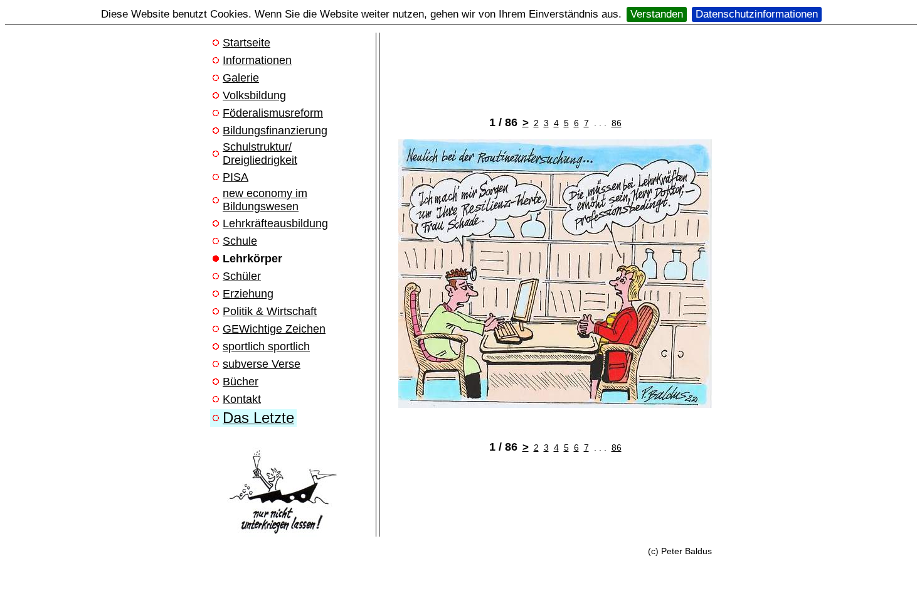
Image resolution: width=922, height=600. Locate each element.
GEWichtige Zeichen (274, 329)
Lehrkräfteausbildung (275, 223)
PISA (235, 177)
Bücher (240, 381)
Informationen (257, 60)
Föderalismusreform (273, 113)
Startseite (246, 42)
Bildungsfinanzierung (275, 130)
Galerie (241, 78)
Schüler (242, 276)
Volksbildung (254, 95)
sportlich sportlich (266, 346)
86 (617, 123)
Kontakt (242, 399)
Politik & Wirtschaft (270, 311)
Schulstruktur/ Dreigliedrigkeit (260, 153)
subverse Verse (261, 364)
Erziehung (248, 293)
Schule (240, 241)
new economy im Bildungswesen (265, 200)
